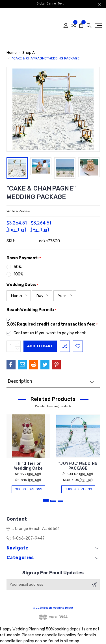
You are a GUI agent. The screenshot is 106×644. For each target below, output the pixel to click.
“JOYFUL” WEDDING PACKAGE (78, 466)
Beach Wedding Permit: (32, 309)
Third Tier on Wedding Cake (28, 466)
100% (18, 274)
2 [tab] (53, 501)
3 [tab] (60, 501)
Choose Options (28, 489)
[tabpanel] (28, 451)
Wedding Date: (22, 284)
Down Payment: (24, 258)
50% (17, 266)
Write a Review (19, 211)
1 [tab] (46, 500)
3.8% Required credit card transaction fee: (52, 324)
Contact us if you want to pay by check (50, 333)
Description (20, 381)
